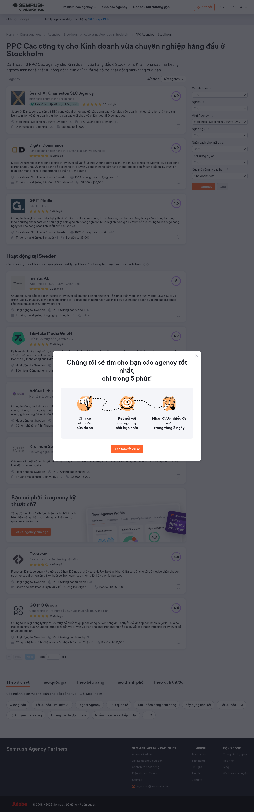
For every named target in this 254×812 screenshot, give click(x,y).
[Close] (196, 356)
